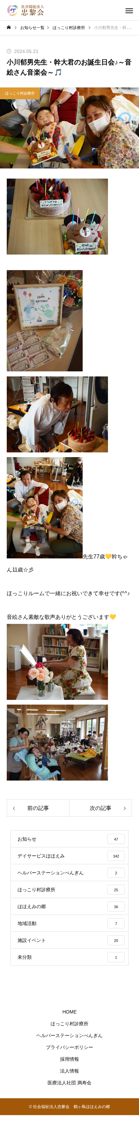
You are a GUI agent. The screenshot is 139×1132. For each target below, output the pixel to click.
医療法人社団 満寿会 (69, 1082)
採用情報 (69, 1059)
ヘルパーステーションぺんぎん (69, 1035)
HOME (69, 1012)
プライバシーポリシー (69, 1047)
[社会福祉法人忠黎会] (27, 10)
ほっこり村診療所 (20, 93)
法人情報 (69, 1071)
